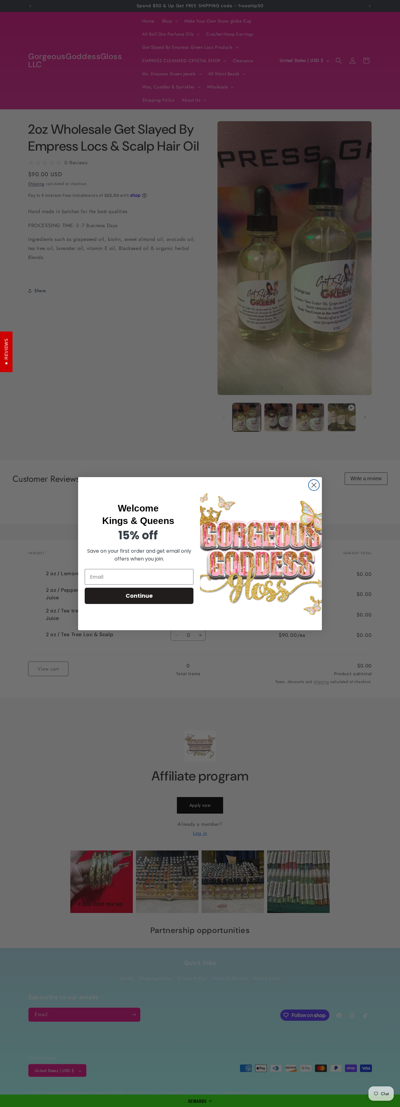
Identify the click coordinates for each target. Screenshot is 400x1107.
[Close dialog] (313, 485)
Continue (139, 596)
